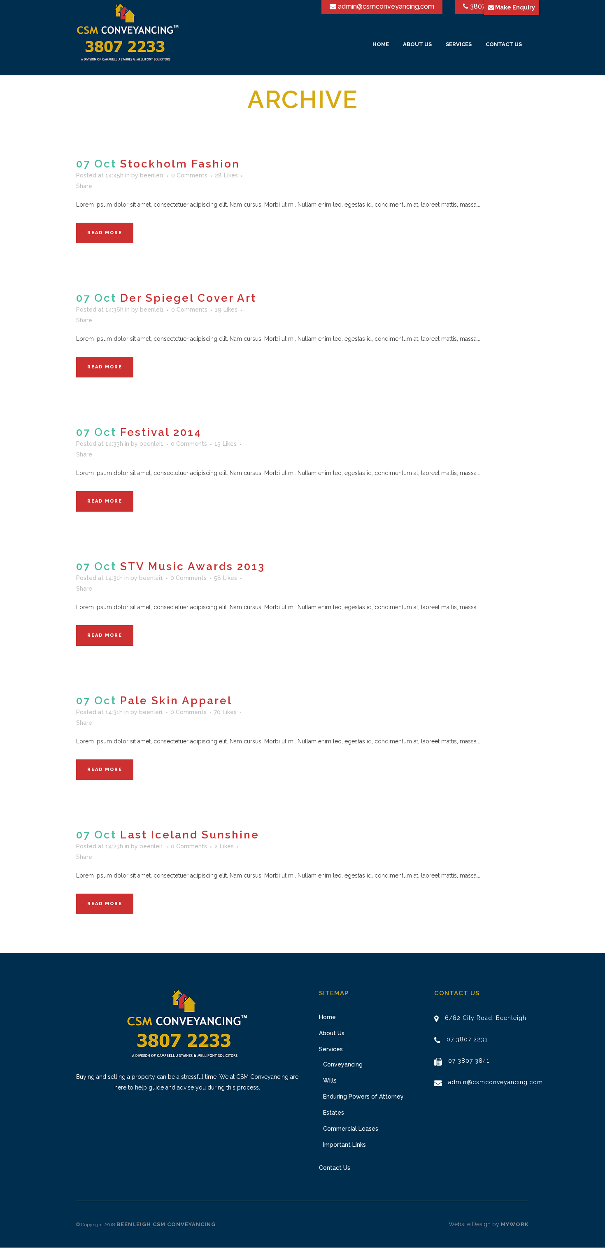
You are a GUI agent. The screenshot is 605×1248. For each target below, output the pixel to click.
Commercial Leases (350, 1128)
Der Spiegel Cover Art (188, 298)
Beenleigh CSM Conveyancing (166, 1224)
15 (225, 444)
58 (225, 578)
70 (225, 712)
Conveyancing (343, 1064)
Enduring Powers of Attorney (363, 1096)
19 (226, 309)
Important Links (344, 1144)
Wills (330, 1080)
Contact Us (334, 1167)
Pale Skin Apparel (176, 700)
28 (226, 175)
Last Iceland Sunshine (189, 835)
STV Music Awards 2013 (192, 566)
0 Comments (189, 175)
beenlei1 (152, 175)
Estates (333, 1112)
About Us (331, 1033)
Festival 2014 (161, 432)
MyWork (515, 1224)
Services (331, 1049)
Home (327, 1017)
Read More (104, 232)
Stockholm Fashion (180, 164)
